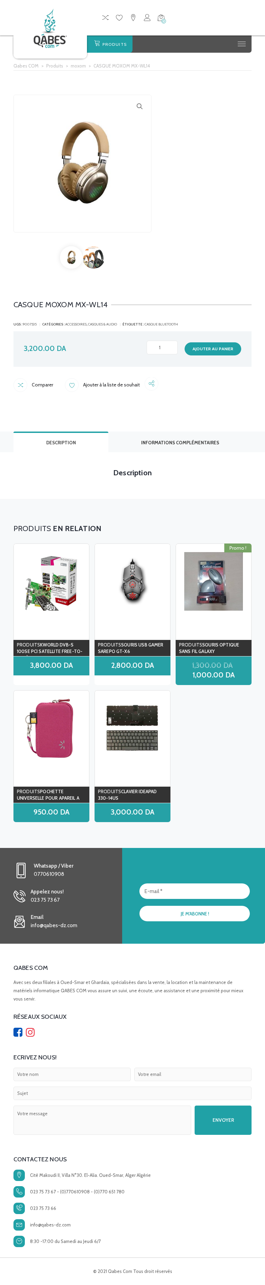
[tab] (60, 442)
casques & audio (102, 324)
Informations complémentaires (180, 442)
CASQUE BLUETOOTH (161, 324)
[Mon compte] (147, 18)
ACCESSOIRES (76, 324)
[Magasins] (133, 18)
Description (61, 442)
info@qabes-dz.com (50, 1224)
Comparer (42, 385)
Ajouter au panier (213, 348)
